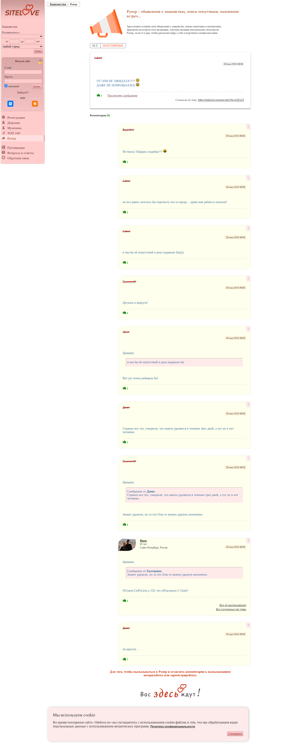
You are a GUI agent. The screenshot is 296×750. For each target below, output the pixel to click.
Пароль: (8, 76)
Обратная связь (18, 158)
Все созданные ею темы (231, 609)
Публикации (16, 147)
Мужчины (14, 128)
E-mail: (8, 67)
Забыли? (22, 92)
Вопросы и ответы (20, 153)
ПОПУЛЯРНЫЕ (113, 45)
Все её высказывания (233, 605)
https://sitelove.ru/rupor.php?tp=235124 (221, 100)
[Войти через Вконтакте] (10, 104)
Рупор (11, 138)
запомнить (13, 86)
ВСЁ (95, 45)
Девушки (13, 123)
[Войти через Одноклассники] (35, 104)
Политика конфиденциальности (172, 726)
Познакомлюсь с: (11, 32)
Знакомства (9, 26)
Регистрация (16, 117)
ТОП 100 (13, 133)
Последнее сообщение (122, 95)
